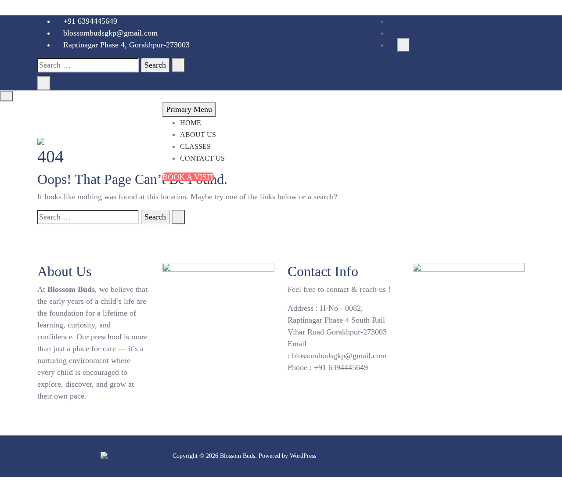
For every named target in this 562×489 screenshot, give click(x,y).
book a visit (188, 177)
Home (190, 122)
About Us (198, 134)
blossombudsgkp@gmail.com (109, 33)
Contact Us (202, 158)
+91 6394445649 (89, 21)
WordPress (303, 456)
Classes (195, 146)
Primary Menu (189, 109)
